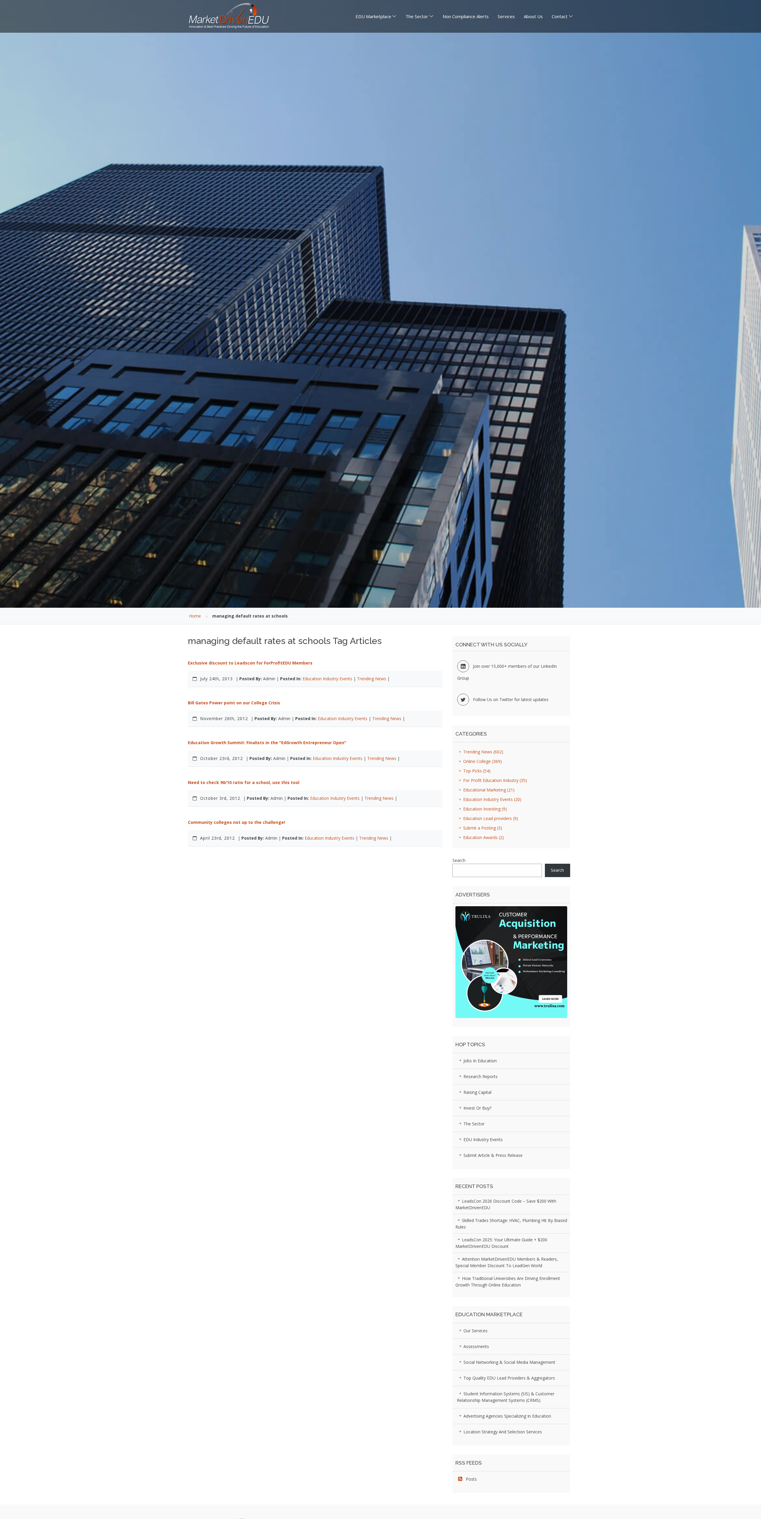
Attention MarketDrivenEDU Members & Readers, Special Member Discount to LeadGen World (506, 1262)
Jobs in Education (479, 1061)
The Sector (416, 16)
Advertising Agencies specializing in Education (506, 1416)
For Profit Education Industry (494, 780)
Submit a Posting (482, 828)
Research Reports (480, 1076)
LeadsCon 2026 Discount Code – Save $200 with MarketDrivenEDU (505, 1204)
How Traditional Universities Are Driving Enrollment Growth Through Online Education (507, 1281)
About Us (533, 16)
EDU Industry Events (482, 1139)
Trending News (371, 678)
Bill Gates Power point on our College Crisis (234, 703)
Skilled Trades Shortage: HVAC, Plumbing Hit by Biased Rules (511, 1224)
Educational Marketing (488, 790)
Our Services (475, 1330)
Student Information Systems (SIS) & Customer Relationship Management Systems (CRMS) (505, 1397)
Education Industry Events (327, 678)
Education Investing (484, 809)
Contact (559, 16)
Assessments (475, 1346)
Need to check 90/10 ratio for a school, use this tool (243, 782)
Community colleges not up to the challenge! (236, 822)
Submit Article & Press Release (492, 1155)
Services (506, 16)
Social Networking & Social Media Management (508, 1362)
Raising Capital (476, 1092)
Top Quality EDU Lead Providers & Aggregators (508, 1378)
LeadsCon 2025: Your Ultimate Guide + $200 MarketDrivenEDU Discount (501, 1243)
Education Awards (483, 837)
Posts (469, 1479)
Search (459, 860)
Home (195, 616)
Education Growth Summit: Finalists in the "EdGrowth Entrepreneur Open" (267, 742)
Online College (482, 761)
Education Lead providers (490, 818)
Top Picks (476, 771)
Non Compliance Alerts (466, 16)
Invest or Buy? (476, 1108)
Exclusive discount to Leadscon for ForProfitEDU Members (250, 663)
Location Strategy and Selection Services (502, 1432)
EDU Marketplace (373, 16)
